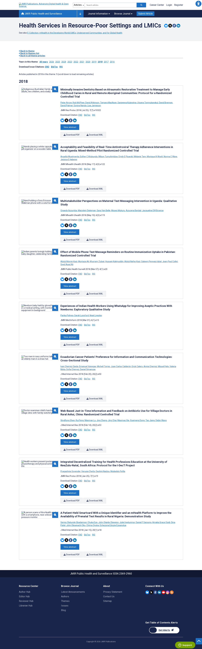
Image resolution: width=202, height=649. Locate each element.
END (47, 67)
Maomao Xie (123, 420)
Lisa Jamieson (94, 105)
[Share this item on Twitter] (170, 25)
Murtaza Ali (83, 261)
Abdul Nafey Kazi (132, 261)
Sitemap (107, 601)
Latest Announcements (73, 591)
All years (43, 62)
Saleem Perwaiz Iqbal (151, 261)
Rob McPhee (78, 102)
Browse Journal (122, 13)
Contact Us (108, 596)
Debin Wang (161, 420)
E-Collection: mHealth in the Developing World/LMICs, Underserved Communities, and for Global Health (74, 33)
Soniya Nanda (80, 105)
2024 (63, 62)
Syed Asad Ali (66, 264)
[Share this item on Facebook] (174, 25)
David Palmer (66, 105)
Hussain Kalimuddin (114, 261)
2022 (75, 62)
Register (178, 5)
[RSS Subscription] (172, 592)
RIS (61, 67)
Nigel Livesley (95, 315)
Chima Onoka (92, 525)
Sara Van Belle (103, 210)
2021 (82, 62)
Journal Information (98, 13)
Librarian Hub (26, 605)
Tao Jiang (150, 420)
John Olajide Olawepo (108, 522)
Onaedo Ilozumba (68, 210)
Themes (65, 601)
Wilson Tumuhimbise (108, 156)
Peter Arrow (66, 102)
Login (169, 5)
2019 (94, 62)
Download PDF (73, 135)
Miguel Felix (163, 366)
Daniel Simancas (88, 369)
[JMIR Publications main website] (44, 5)
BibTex (54, 67)
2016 (112, 62)
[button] (198, 3)
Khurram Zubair (97, 261)
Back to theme (27, 51)
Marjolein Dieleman (86, 210)
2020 (88, 62)
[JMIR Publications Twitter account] (151, 592)
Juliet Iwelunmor (127, 522)
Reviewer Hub (26, 601)
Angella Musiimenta (70, 156)
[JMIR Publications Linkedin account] (159, 592)
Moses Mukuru (118, 210)
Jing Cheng (102, 420)
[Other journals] (80, 13)
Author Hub (24, 591)
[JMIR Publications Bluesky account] (147, 592)
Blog (63, 610)
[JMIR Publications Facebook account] (155, 592)
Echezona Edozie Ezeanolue (112, 525)
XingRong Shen (67, 420)
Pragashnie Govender (70, 471)
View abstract (70, 127)
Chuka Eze (92, 522)
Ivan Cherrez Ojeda (69, 366)
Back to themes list (29, 53)
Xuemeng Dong (137, 420)
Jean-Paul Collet (170, 261)
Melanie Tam (139, 156)
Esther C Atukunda (89, 156)
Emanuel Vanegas (88, 366)
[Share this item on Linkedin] (178, 25)
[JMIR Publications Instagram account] (167, 592)
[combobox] (111, 5)
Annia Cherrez (150, 366)
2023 (69, 62)
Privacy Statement (112, 591)
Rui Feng (79, 420)
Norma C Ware (170, 156)
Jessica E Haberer (68, 159)
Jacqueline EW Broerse (153, 210)
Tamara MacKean (108, 102)
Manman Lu (90, 420)
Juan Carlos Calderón (120, 366)
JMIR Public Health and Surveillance (43, 13)
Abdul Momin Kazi (69, 261)
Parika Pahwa (67, 315)
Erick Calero (137, 366)
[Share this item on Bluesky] (166, 25)
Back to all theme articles (32, 56)
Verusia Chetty (88, 471)
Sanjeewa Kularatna (127, 102)
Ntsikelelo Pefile (117, 471)
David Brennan (166, 102)
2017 (106, 62)
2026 (51, 62)
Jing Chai (112, 420)
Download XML (96, 135)
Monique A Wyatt (154, 156)
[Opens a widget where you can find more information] (185, 645)
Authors (65, 596)
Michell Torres (103, 366)
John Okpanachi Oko (76, 525)
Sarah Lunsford (81, 315)
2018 (100, 62)
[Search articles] (141, 5)
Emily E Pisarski (125, 156)
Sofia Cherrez (73, 369)
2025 (57, 62)
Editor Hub (24, 596)
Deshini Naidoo (102, 471)
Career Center (157, 5)
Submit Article (145, 13)
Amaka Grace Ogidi (161, 522)
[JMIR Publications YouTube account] (163, 592)
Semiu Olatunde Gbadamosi (73, 522)
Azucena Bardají (133, 210)
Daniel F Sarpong (143, 522)
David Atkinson (92, 102)
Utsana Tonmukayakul (148, 102)
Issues (64, 605)
